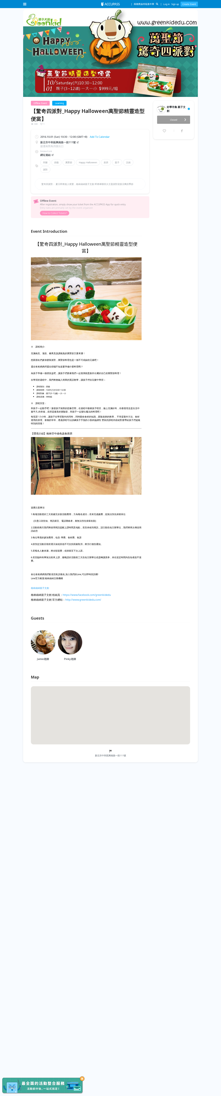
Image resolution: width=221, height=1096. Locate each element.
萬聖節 (68, 162)
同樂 (45, 162)
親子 (117, 162)
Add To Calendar (100, 137)
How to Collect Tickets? (55, 213)
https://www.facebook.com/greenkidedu (87, 595)
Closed (173, 119)
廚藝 (56, 162)
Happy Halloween (88, 162)
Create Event (189, 4)
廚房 (106, 162)
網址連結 (45, 155)
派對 (45, 169)
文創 (128, 162)
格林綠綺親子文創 (40, 588)
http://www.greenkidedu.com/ (83, 599)
